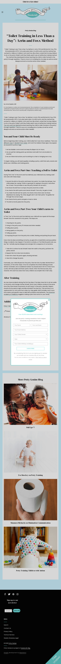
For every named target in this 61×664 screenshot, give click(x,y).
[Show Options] (46, 334)
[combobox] (30, 334)
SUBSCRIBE (30, 348)
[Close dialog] (49, 300)
